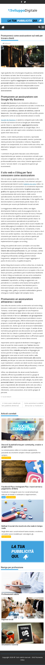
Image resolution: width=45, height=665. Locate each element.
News (3, 497)
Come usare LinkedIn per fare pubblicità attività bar (11, 404)
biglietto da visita (30, 184)
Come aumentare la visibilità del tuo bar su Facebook (33, 404)
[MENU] (42, 27)
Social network (7, 397)
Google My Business (8, 120)
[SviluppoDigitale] (3, 27)
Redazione (7, 43)
